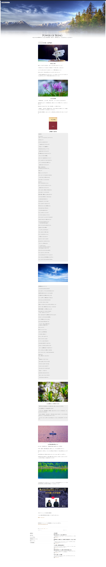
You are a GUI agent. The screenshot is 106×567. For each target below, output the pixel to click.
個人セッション (32, 540)
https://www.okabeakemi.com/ (43, 524)
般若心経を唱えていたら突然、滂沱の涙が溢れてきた (63, 549)
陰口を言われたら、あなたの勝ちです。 (60, 534)
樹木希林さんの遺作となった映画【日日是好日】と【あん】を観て (64, 540)
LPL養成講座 (32, 542)
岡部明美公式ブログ (5, 2)
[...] (59, 536)
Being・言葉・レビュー (45, 528)
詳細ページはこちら (41, 517)
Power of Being (52, 35)
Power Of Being (32, 537)
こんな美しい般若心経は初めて (59, 545)
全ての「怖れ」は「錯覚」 (58, 554)
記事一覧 (31, 535)
